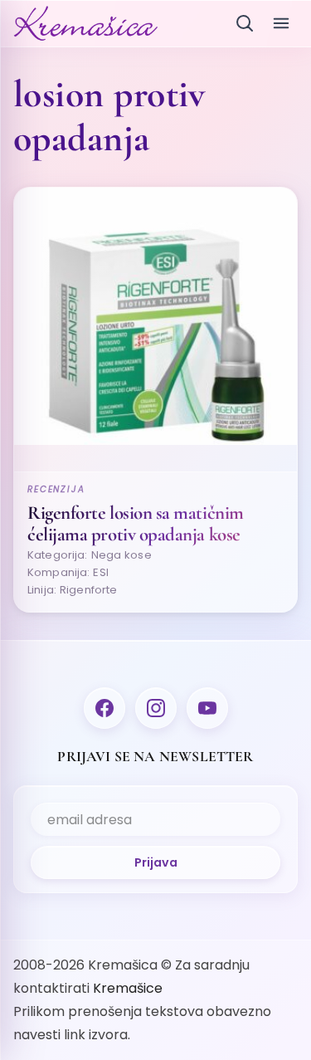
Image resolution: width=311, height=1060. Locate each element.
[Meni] (281, 23)
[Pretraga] (244, 23)
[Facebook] (104, 708)
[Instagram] (156, 708)
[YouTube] (207, 708)
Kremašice (128, 988)
